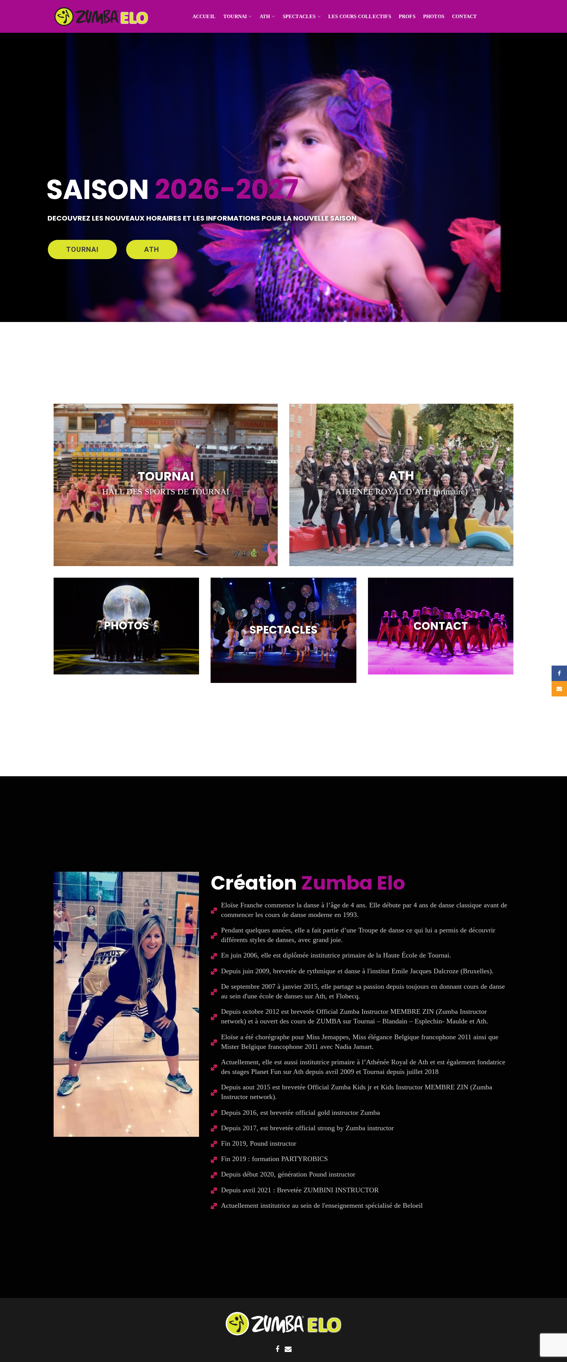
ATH (151, 249)
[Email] (288, 1349)
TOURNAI (82, 249)
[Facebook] (277, 1349)
